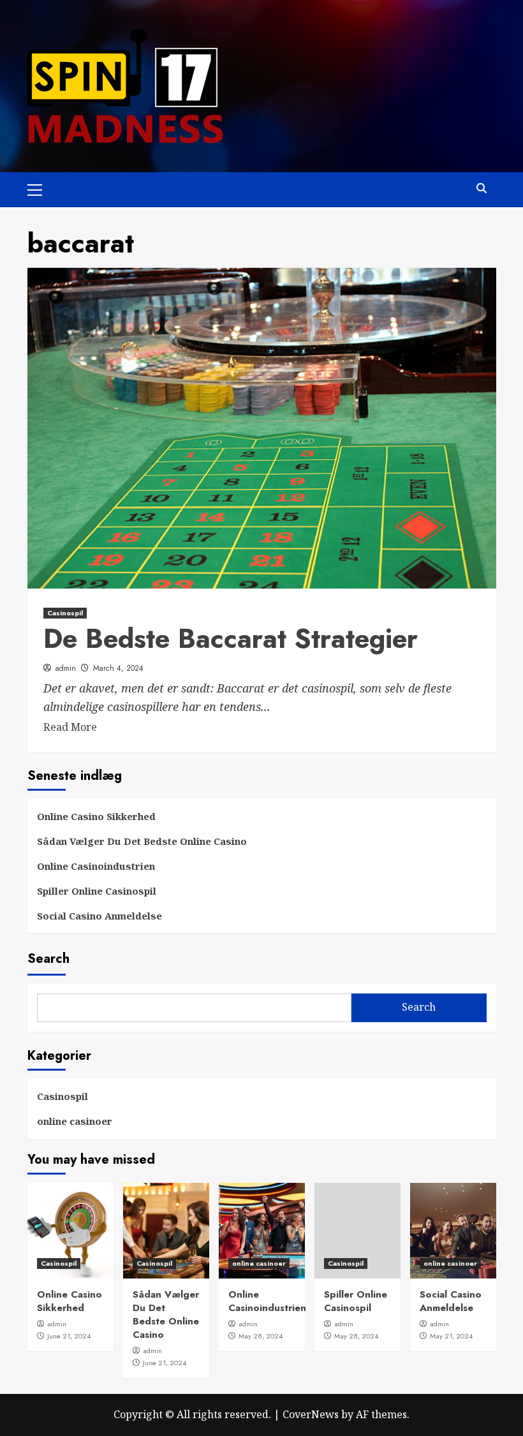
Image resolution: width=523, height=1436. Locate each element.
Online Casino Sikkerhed (96, 816)
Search (48, 958)
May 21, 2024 (451, 1336)
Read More (70, 727)
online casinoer (74, 1121)
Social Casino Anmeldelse (99, 915)
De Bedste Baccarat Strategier (230, 638)
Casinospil (65, 613)
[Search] (482, 188)
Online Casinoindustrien (96, 866)
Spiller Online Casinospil (96, 890)
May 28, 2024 (261, 1336)
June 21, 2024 (69, 1336)
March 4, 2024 (118, 668)
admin (65, 668)
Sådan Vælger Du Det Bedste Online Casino (142, 841)
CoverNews (311, 1414)
